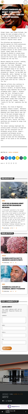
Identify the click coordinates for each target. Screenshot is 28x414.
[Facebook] (11, 401)
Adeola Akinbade (13, 152)
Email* (4, 332)
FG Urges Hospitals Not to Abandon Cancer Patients (12, 259)
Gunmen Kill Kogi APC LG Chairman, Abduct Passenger (13, 288)
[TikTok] (7, 401)
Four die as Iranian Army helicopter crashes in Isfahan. (12, 205)
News (4, 6)
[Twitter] (5, 401)
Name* (3, 325)
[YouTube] (3, 401)
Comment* (4, 315)
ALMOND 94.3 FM (18, 394)
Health (4, 255)
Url (3, 339)
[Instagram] (9, 401)
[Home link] (2, 2)
